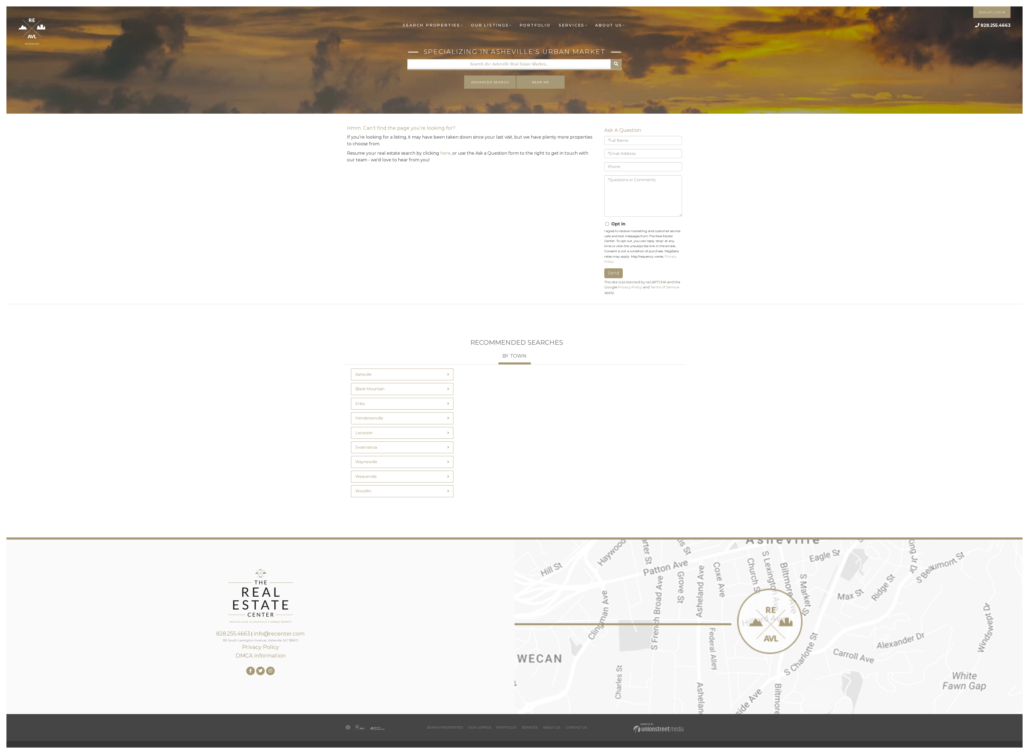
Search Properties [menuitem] (431, 25)
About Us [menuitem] (608, 25)
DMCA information (261, 655)
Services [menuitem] (571, 25)
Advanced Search (490, 82)
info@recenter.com (279, 633)
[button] (616, 64)
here (445, 153)
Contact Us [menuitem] (576, 727)
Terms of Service (664, 287)
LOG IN (999, 12)
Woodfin (363, 491)
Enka (360, 403)
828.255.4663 (995, 25)
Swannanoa (366, 447)
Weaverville (366, 476)
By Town (514, 356)
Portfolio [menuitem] (535, 25)
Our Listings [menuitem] (490, 25)
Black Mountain (370, 389)
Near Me (540, 82)
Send (613, 273)
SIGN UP (985, 12)
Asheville (363, 374)
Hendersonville (369, 418)
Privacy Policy (630, 287)
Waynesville (366, 461)
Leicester (364, 432)
